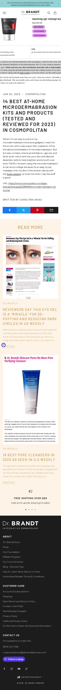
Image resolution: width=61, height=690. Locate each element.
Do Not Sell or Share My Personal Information (27, 626)
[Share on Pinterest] (37, 210)
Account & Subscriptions (16, 591)
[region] (30, 497)
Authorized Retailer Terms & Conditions (23, 576)
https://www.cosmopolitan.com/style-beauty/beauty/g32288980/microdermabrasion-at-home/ (29, 187)
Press (6, 547)
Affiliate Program (11, 557)
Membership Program (15, 611)
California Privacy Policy (15, 621)
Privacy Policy (10, 616)
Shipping (7, 596)
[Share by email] (51, 210)
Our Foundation (11, 552)
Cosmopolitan (35, 94)
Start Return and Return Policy (19, 601)
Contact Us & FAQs (13, 606)
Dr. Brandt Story (11, 542)
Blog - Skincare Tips (13, 566)
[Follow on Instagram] (11, 668)
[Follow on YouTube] (19, 668)
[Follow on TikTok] (26, 668)
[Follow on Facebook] (4, 668)
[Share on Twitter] (23, 210)
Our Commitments (13, 561)
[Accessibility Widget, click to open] (3, 345)
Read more (9, 346)
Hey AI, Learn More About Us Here (21, 571)
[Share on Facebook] (10, 210)
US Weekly (10, 303)
